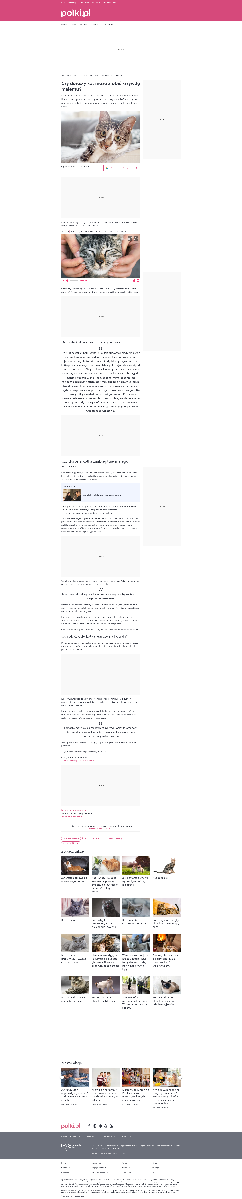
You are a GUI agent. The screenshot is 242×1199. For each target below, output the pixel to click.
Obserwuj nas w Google (119, 168)
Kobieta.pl (126, 1167)
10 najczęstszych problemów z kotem (78, 760)
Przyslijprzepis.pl (129, 1172)
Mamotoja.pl (97, 1163)
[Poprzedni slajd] (62, 1077)
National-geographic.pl (101, 1172)
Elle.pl (64, 1163)
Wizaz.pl (155, 1167)
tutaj (82, 1196)
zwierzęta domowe (71, 838)
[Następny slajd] (180, 1077)
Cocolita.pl (65, 1172)
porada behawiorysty (113, 838)
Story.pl (155, 1172)
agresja (96, 838)
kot (85, 838)
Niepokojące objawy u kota (73, 810)
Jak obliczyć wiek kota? (71, 816)
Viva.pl (155, 1163)
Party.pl (125, 1163)
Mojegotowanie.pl (99, 1167)
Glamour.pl (66, 1167)
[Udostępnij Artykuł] (136, 168)
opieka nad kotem (70, 843)
